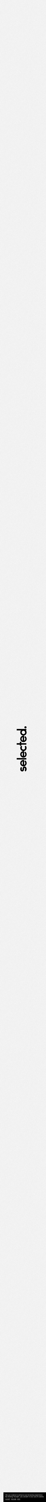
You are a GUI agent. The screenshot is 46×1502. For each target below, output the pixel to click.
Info (18, 1499)
